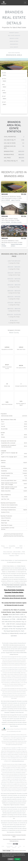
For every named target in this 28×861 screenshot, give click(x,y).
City (23, 846)
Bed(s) (3, 84)
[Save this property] (25, 183)
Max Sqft (4, 102)
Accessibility (12, 546)
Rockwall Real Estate (9, 846)
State (16, 846)
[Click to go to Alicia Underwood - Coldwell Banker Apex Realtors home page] (4, 2)
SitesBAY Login (18, 547)
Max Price (4, 78)
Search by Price (14, 41)
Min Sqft (4, 96)
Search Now (14, 108)
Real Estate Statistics (14, 35)
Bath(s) (3, 90)
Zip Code (8, 847)
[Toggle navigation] (25, 2)
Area (18, 847)
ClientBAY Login (7, 547)
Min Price (4, 72)
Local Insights (14, 47)
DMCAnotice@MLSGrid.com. (18, 761)
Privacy (3, 546)
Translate (24, 850)
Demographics (14, 44)
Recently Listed (14, 38)
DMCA (20, 546)
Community (14, 847)
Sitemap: (3, 846)
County (20, 846)
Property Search (14, 32)
